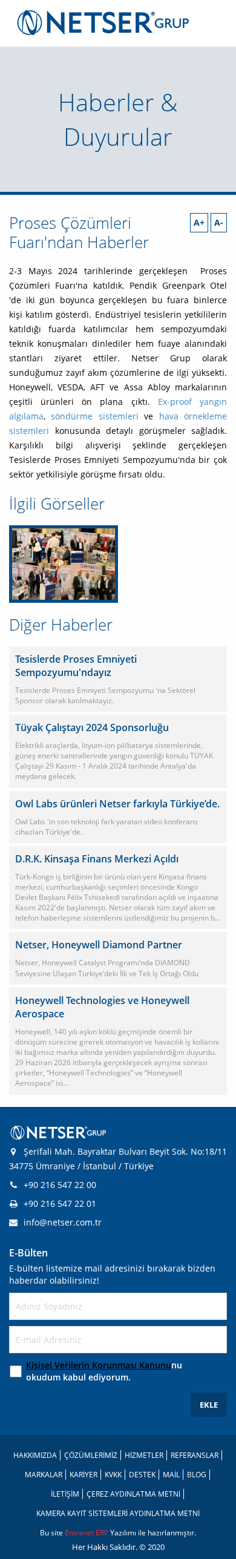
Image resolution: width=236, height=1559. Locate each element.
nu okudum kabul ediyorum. (104, 1371)
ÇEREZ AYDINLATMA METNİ (133, 1494)
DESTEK (142, 1474)
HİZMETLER (144, 1455)
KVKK (113, 1474)
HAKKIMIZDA (35, 1455)
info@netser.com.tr (63, 1222)
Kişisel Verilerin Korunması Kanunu (98, 1365)
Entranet (80, 1533)
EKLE (209, 1404)
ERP (103, 1533)
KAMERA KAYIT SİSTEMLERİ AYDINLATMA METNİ (118, 1513)
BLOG (196, 1474)
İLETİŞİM (65, 1494)
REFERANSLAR (194, 1455)
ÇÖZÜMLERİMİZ (90, 1455)
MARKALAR (43, 1474)
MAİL (171, 1474)
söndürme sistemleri (94, 416)
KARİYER (83, 1474)
